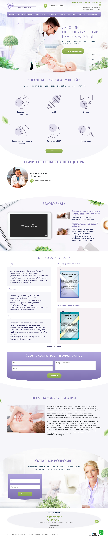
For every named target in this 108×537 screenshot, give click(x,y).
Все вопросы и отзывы (54, 347)
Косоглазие (86, 141)
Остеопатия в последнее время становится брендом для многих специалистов (86, 213)
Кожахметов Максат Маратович (40, 175)
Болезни (62, 14)
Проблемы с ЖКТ (54, 141)
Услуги (30, 14)
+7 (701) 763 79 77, (80, 2)
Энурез (86, 112)
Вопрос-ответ (41, 14)
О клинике (21, 14)
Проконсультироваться (73, 51)
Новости (52, 14)
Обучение (71, 14)
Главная (12, 14)
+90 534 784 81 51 (54, 520)
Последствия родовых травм (22, 113)
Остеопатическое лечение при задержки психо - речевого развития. (85, 225)
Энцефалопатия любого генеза (22, 142)
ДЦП (54, 112)
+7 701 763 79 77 (54, 517)
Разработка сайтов (94, 535)
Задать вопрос (93, 14)
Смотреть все (54, 151)
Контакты (81, 14)
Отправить (54, 376)
